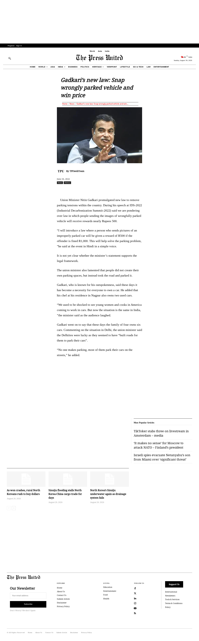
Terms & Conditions (173, 603)
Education (107, 587)
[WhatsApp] (100, 189)
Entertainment (109, 591)
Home (64, 103)
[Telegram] (136, 189)
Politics (67, 183)
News (71, 103)
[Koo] (193, 189)
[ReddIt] (93, 189)
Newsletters (170, 595)
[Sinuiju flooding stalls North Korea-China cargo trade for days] (68, 479)
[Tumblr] (129, 189)
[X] (86, 189)
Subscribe (28, 604)
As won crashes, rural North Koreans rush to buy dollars (23, 492)
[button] (9, 58)
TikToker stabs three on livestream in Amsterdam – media (161, 433)
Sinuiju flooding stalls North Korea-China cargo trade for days (65, 494)
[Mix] (143, 189)
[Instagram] (135, 603)
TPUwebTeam (77, 171)
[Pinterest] (114, 189)
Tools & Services (172, 599)
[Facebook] (79, 189)
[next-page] (14, 508)
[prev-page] (9, 508)
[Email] (122, 189)
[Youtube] (135, 608)
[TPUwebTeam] (61, 171)
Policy (168, 607)
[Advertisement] (99, 22)
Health (106, 598)
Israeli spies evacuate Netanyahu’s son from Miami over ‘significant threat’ (162, 457)
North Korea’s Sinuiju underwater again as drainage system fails (108, 494)
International (171, 591)
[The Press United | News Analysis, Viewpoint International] (99, 58)
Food (105, 594)
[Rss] (135, 613)
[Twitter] (135, 593)
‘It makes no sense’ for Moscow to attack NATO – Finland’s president (158, 445)
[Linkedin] (107, 189)
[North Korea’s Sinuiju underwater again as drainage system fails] (109, 479)
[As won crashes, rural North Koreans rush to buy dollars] (26, 479)
